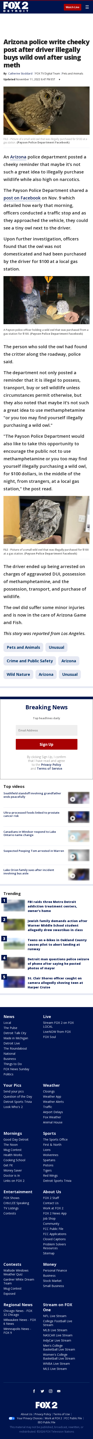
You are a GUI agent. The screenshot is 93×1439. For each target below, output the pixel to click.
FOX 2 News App (55, 1213)
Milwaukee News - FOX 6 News (19, 1322)
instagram (50, 1391)
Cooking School (14, 1160)
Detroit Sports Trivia (17, 1102)
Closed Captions (54, 1239)
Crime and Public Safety (30, 660)
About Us (52, 1191)
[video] (79, 798)
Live (47, 1016)
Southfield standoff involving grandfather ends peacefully (32, 795)
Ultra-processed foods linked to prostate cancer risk (31, 814)
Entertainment (17, 1191)
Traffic (47, 1107)
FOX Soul (49, 1037)
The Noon (10, 1145)
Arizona (18, 157)
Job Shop (49, 1218)
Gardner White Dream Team (18, 1281)
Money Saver (12, 1170)
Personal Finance (55, 1270)
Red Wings (50, 1175)
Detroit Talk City (14, 1033)
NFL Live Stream (54, 1316)
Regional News (17, 1304)
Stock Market (52, 1281)
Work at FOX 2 (53, 1208)
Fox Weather (52, 1117)
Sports (49, 1133)
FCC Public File (53, 1229)
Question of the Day (17, 1096)
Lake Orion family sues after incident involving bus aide (28, 871)
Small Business (53, 1286)
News (8, 1016)
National (9, 1054)
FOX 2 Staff (51, 1198)
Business (9, 1059)
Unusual (56, 647)
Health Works (12, 1155)
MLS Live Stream (55, 1369)
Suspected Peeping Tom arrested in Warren (33, 851)
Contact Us (51, 1203)
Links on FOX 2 (13, 1181)
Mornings (12, 1133)
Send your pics (13, 1091)
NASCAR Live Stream (57, 1335)
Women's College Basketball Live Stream (59, 1356)
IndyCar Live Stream (57, 1340)
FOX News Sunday (16, 1069)
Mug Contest (12, 1150)
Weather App (52, 1096)
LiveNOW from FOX (57, 1032)
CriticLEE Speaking (16, 1203)
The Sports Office (55, 1139)
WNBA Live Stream (56, 1364)
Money (49, 1264)
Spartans (49, 1160)
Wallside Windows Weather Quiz (16, 1272)
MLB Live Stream (55, 1330)
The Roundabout (15, 1048)
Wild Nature (18, 674)
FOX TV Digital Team (47, 73)
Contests (9, 1213)
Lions (47, 1150)
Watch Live (72, 7)
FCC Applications (54, 1234)
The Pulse (10, 1028)
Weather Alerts (53, 1102)
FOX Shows (11, 1198)
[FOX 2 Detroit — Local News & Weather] (16, 7)
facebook (34, 1391)
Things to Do (12, 1064)
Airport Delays (53, 1112)
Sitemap (49, 1253)
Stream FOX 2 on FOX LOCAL (58, 1025)
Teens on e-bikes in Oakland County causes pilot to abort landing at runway (57, 944)
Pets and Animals (72, 73)
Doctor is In (11, 1175)
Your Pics (12, 1085)
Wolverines (50, 1155)
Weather (51, 1085)
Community (51, 1224)
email (58, 1391)
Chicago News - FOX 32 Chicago (17, 1313)
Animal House (53, 1122)
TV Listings (11, 1208)
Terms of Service (49, 768)
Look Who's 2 (13, 1107)
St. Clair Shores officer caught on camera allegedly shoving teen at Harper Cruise (55, 982)
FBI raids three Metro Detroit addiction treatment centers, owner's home (52, 906)
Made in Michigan (15, 1038)
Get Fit (8, 1165)
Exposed (9, 1294)
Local (7, 1023)
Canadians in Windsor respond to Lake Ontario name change (29, 833)
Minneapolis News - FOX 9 (17, 1331)
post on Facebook (22, 198)
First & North (52, 1145)
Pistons (48, 1165)
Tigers (47, 1170)
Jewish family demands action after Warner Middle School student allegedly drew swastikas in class (57, 925)
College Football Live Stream (57, 1323)
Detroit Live (11, 1043)
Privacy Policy (51, 765)
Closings (49, 1091)
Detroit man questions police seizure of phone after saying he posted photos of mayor (58, 963)
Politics (8, 1074)
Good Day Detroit (16, 1139)
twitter (42, 1391)
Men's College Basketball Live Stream (59, 1347)
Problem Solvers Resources (54, 1246)
